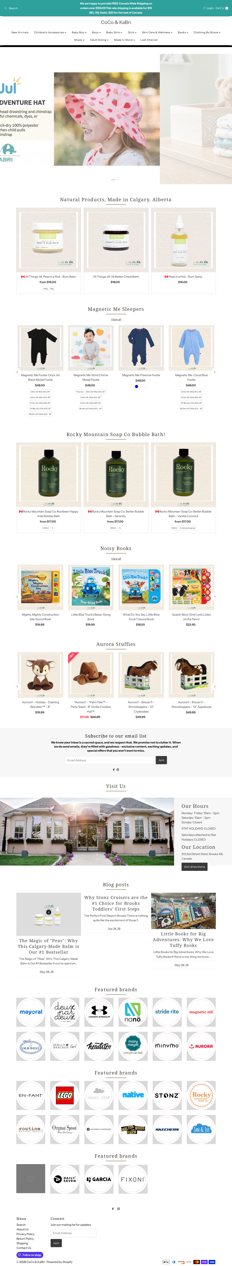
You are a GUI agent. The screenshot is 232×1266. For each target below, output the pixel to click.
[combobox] (39, 8)
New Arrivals (20, 32)
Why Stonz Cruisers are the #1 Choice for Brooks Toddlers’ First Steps (116, 903)
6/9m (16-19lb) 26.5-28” (40, 397)
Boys (95, 32)
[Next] (214, 372)
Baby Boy (78, 32)
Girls (131, 32)
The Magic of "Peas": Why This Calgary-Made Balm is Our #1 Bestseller (48, 946)
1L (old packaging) (187, 528)
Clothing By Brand (206, 32)
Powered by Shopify (60, 1262)
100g (45, 289)
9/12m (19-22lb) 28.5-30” (40, 403)
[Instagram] (118, 769)
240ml (46, 528)
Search (21, 1224)
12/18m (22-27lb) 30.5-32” (40, 408)
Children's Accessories (49, 32)
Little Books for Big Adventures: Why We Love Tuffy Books (183, 939)
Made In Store (123, 39)
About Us (22, 1229)
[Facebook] (113, 769)
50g (52, 289)
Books (182, 32)
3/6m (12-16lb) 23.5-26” (40, 392)
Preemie (79, 392)
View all (116, 319)
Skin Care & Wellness (156, 32)
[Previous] (17, 372)
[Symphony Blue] (136, 386)
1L (52, 528)
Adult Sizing (98, 39)
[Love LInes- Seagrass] (145, 386)
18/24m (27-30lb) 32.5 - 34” (40, 414)
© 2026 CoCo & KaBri (30, 1262)
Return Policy (25, 1238)
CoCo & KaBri (116, 22)
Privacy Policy (25, 1234)
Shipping (22, 1243)
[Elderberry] (141, 386)
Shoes (78, 39)
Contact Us (23, 1248)
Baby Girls (113, 32)
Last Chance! (149, 39)
